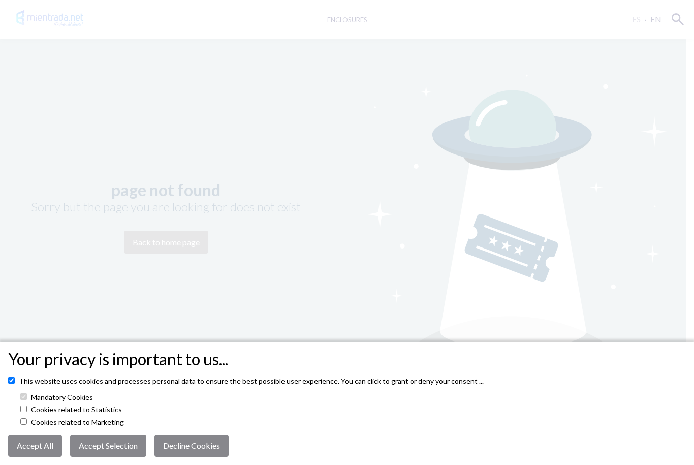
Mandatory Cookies (62, 397)
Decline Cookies (191, 445)
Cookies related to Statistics (76, 410)
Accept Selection (108, 445)
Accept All (35, 445)
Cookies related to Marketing (77, 422)
